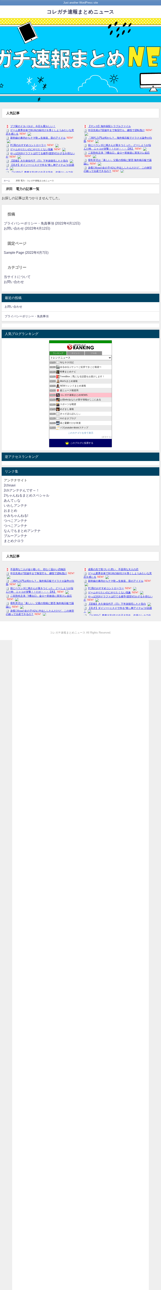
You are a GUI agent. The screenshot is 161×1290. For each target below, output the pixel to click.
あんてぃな (12, 500)
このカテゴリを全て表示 (80, 433)
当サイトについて (17, 277)
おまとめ (10, 510)
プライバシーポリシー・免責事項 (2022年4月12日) (42, 223)
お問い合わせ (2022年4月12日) (27, 228)
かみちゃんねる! (16, 515)
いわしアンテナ (15, 505)
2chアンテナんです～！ (21, 490)
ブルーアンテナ (15, 536)
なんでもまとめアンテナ (22, 531)
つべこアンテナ (15, 520)
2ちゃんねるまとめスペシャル (26, 495)
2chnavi (10, 485)
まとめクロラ (14, 541)
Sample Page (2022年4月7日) (26, 252)
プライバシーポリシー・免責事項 (27, 316)
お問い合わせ (14, 282)
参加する (106, 437)
